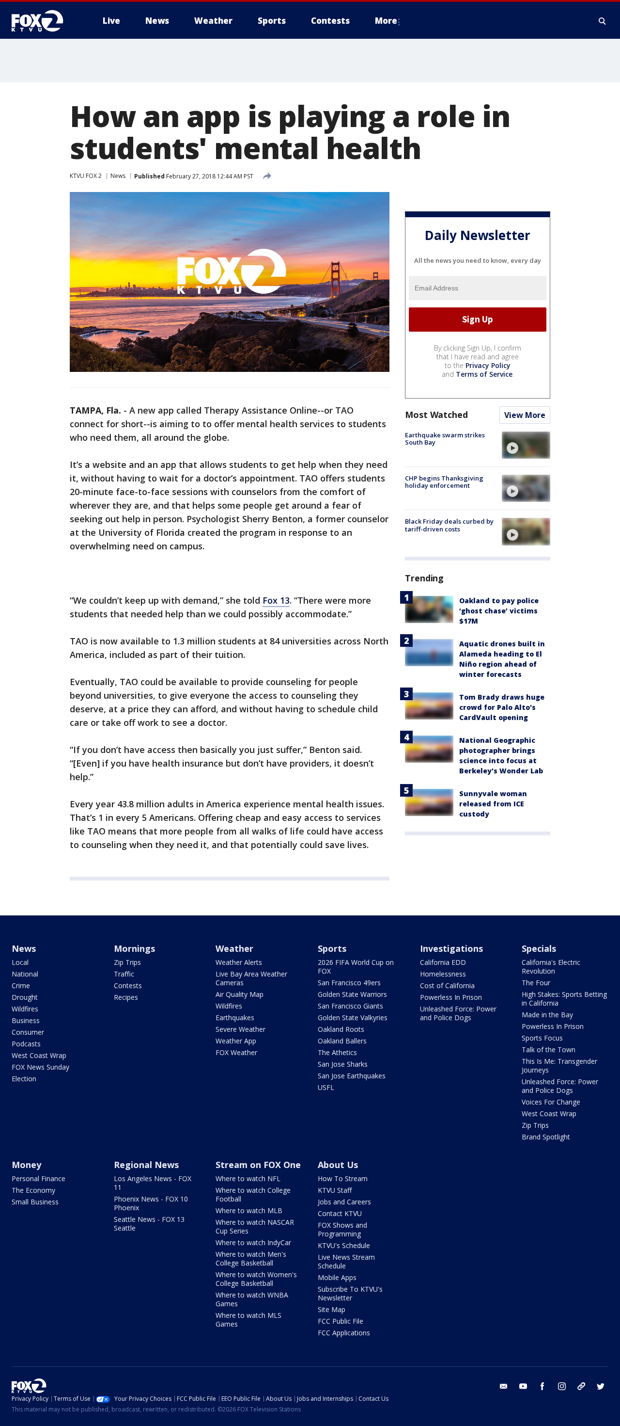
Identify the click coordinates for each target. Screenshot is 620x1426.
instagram (562, 1386)
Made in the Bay (547, 1014)
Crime (21, 985)
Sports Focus (542, 1037)
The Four (536, 982)
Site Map (331, 1309)
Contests (128, 985)
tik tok (581, 1386)
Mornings (134, 948)
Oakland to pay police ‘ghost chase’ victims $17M (499, 611)
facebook (542, 1386)
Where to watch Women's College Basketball (256, 1279)
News (117, 176)
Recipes (126, 997)
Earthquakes (235, 1017)
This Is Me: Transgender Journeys (559, 1065)
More (386, 20)
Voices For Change (551, 1101)
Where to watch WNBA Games (252, 1299)
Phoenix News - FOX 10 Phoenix (151, 1203)
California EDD (443, 962)
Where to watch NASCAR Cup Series (255, 1226)
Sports (332, 948)
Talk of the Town (548, 1049)
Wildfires (25, 1008)
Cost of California (447, 985)
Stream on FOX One (258, 1164)
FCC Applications (344, 1332)
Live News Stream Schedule (346, 1261)
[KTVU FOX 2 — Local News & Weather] (44, 20)
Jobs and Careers (344, 1201)
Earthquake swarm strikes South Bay (445, 439)
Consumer (28, 1032)
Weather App (236, 1040)
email (504, 1386)
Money (26, 1164)
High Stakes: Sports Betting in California (564, 999)
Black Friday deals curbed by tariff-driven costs (449, 525)
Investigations (451, 948)
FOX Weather (236, 1052)
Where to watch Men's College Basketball (251, 1258)
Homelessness (443, 973)
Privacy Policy (488, 365)
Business (26, 1020)
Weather (234, 948)
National (25, 973)
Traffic (124, 973)
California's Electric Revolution (551, 967)
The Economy (33, 1190)
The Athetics (337, 1052)
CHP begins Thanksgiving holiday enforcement (444, 482)
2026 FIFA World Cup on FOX (356, 967)
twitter (600, 1386)
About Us (338, 1164)
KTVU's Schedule (344, 1245)
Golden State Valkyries (353, 1017)
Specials (539, 948)
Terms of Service (484, 374)
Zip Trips (127, 962)
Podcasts (26, 1043)
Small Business (35, 1201)
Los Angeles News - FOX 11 (152, 1183)
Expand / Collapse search (602, 21)
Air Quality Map (240, 994)
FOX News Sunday (40, 1067)
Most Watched (436, 414)
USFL (326, 1087)
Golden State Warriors (352, 994)
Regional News (146, 1164)
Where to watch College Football (253, 1194)
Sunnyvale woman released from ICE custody (493, 804)
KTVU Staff (335, 1190)
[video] (526, 445)
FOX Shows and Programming (342, 1229)
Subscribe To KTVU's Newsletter (350, 1293)
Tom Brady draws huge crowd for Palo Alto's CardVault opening (501, 707)
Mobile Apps (337, 1277)
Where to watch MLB (249, 1210)
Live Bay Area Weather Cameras (251, 978)
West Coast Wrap (39, 1055)
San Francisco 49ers (349, 982)
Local (20, 962)
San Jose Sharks (343, 1064)
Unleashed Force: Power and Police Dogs (458, 1013)
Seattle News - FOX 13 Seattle (149, 1224)
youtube (523, 1386)
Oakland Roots (341, 1029)
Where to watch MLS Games (248, 1320)
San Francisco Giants (350, 1005)
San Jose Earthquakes (352, 1075)
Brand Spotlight (546, 1136)
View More (524, 415)
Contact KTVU (340, 1213)
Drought (25, 997)
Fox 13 (276, 600)
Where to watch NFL (248, 1178)
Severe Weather (240, 1029)
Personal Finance (38, 1178)
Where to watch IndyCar (253, 1242)
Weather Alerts (239, 962)
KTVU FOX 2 (86, 176)
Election (24, 1078)
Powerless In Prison (451, 997)
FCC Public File (340, 1321)
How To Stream (343, 1178)
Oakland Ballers (342, 1040)
